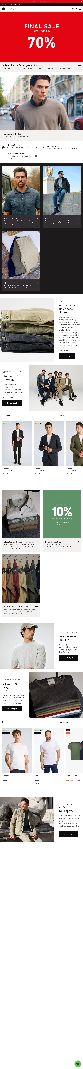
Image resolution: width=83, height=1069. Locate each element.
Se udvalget (12, 403)
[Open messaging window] (77, 1063)
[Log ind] (73, 9)
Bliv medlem (68, 834)
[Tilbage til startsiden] (3, 8)
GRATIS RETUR (6, 4)
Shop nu (66, 356)
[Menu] (80, 8)
